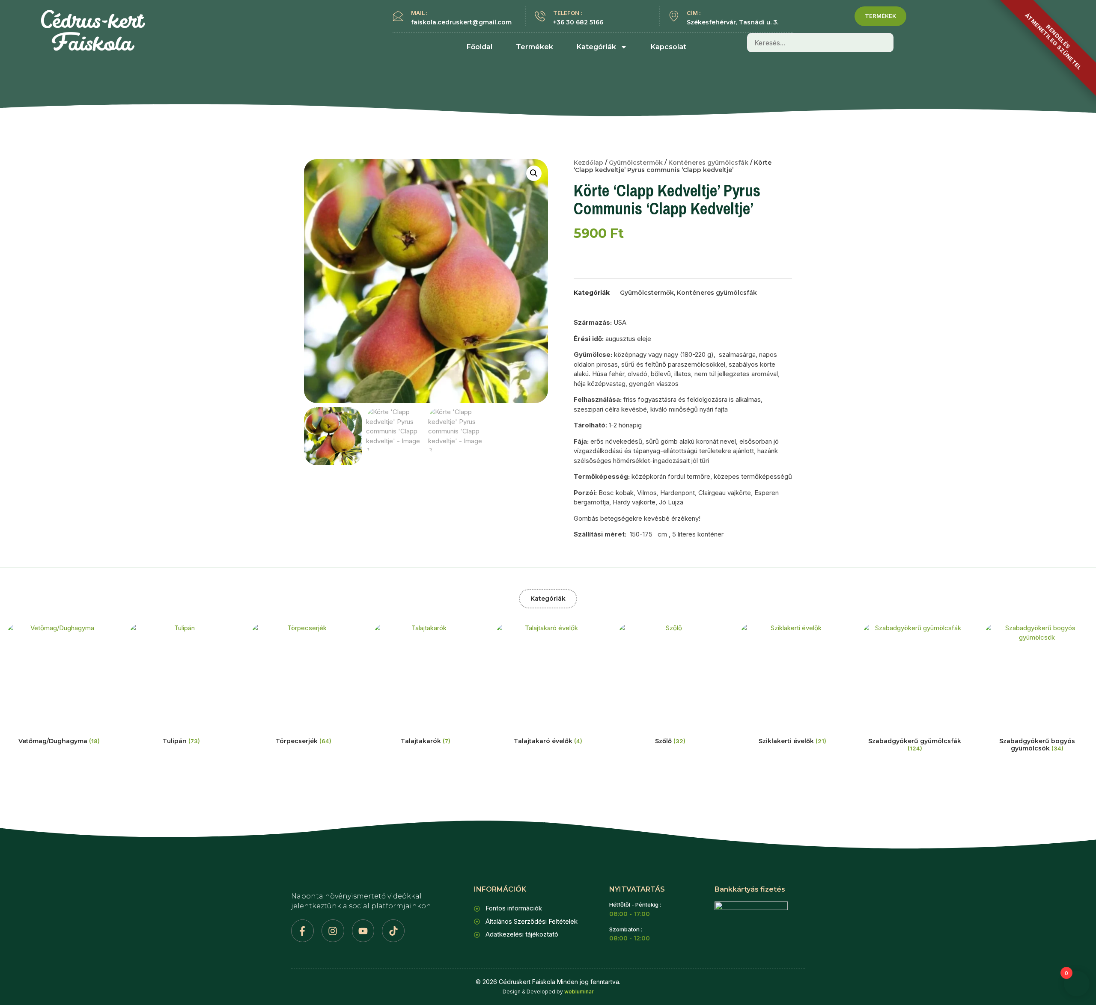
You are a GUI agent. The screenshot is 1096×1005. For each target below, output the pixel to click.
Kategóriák (596, 47)
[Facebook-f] (302, 930)
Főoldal (479, 47)
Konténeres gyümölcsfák (708, 162)
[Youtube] (363, 930)
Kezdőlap (588, 162)
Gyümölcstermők (636, 162)
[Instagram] (333, 930)
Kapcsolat (668, 47)
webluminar (579, 991)
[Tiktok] (393, 930)
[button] (534, 173)
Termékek (534, 47)
